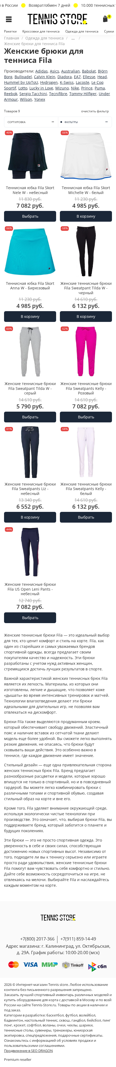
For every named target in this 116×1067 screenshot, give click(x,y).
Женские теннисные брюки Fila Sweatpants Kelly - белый (86, 489)
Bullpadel (23, 76)
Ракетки (10, 31)
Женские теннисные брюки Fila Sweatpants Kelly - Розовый (86, 388)
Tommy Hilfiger (83, 93)
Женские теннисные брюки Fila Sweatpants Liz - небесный (30, 489)
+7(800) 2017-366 (37, 939)
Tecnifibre (58, 93)
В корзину (86, 216)
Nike (75, 88)
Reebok (10, 93)
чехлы (72, 1025)
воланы (49, 1025)
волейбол (87, 1015)
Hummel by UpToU (21, 82)
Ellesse (89, 76)
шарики (86, 1025)
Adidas (41, 71)
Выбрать (30, 216)
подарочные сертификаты (80, 1035)
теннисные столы (18, 1030)
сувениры (43, 1030)
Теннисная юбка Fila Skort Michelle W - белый (86, 190)
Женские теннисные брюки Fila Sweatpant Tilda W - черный (86, 288)
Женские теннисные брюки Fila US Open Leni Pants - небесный (30, 589)
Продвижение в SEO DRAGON (28, 1050)
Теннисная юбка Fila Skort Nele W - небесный (30, 190)
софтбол (34, 1025)
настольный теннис (41, 1020)
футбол (71, 1015)
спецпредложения (41, 1035)
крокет (19, 1025)
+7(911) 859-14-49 (78, 939)
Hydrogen (49, 82)
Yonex (39, 99)
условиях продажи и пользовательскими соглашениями (50, 1043)
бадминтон (13, 1020)
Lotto (22, 88)
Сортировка (16, 122)
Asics (54, 71)
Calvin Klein (44, 76)
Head (102, 76)
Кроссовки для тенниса (41, 31)
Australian (70, 71)
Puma (100, 88)
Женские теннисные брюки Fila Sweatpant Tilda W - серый (30, 388)
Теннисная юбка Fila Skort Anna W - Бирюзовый (30, 286)
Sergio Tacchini (33, 93)
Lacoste (82, 82)
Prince (87, 88)
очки (61, 1025)
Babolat (89, 71)
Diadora (64, 76)
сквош (64, 1020)
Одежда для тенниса (81, 31)
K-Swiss (67, 82)
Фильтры (71, 122)
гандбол (78, 1020)
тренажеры (62, 1030)
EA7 (77, 76)
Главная (11, 38)
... (73, 38)
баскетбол (55, 1015)
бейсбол (94, 1020)
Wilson (26, 99)
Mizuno (62, 88)
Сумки (109, 31)
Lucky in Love (41, 88)
